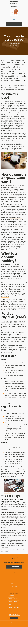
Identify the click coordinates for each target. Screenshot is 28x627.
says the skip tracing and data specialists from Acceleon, (11, 121)
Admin (17, 622)
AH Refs (6, 310)
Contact (14, 587)
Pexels (17, 170)
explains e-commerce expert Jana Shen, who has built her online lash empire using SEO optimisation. (13, 294)
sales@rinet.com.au (14, 614)
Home (13, 575)
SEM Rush (13, 310)
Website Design (13, 601)
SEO (10, 604)
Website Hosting (13, 598)
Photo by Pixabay (7, 492)
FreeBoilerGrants (19, 550)
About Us (14, 578)
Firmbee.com (9, 170)
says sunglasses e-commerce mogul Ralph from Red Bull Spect (12, 219)
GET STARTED (14, 24)
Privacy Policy (23, 625)
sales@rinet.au (14, 6)
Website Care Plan (14, 607)
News (12, 584)
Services (13, 581)
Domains (11, 595)
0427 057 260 (13, 4)
